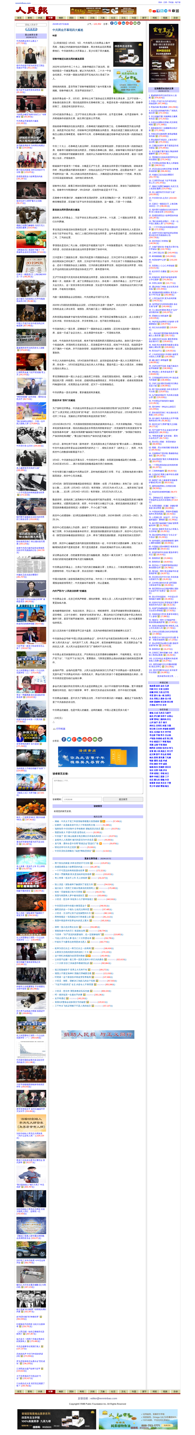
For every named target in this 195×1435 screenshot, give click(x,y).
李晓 (162, 773)
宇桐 (158, 735)
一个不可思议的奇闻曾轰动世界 (80, 870)
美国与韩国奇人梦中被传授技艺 (81, 895)
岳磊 (160, 761)
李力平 (170, 751)
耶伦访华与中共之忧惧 (75, 847)
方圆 (169, 726)
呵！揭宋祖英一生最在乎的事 (79, 995)
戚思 (165, 764)
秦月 (165, 722)
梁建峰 (157, 702)
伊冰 (165, 770)
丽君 (158, 686)
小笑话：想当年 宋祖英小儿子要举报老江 (85, 899)
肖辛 (164, 705)
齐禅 (151, 773)
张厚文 (168, 695)
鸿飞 (171, 748)
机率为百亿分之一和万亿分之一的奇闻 (84, 948)
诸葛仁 (157, 773)
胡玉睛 (163, 702)
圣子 (160, 722)
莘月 (162, 735)
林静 (151, 702)
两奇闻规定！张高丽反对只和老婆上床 (84, 917)
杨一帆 (161, 695)
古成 (156, 713)
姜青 (156, 757)
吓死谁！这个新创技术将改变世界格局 (84, 977)
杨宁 (156, 722)
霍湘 (162, 786)
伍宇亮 (166, 692)
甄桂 (169, 742)
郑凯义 (157, 699)
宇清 (160, 745)
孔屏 (167, 686)
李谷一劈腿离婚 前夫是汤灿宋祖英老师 (84, 874)
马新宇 (168, 713)
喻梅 (151, 767)
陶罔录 (152, 748)
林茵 (164, 726)
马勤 (160, 770)
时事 (51, 18)
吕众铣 (168, 735)
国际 (71, 18)
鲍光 (151, 757)
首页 (19, 18)
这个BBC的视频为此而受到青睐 (82, 956)
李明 (156, 692)
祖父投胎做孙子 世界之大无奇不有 (82, 970)
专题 (134, 18)
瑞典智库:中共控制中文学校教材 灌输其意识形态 (87, 829)
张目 (151, 770)
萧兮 (156, 695)
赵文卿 (152, 754)
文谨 (160, 689)
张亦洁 (165, 748)
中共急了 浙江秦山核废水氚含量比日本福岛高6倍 (86, 836)
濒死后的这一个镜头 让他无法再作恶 (83, 909)
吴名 (151, 699)
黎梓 (151, 777)
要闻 (30, 18)
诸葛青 (152, 783)
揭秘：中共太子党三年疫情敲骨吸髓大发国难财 (88, 821)
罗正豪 (157, 716)
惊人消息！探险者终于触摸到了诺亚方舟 (84, 884)
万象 (103, 18)
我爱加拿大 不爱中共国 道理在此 (78, 832)
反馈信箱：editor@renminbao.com (97, 1398)
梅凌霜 (152, 686)
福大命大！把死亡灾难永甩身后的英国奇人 (86, 888)
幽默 (61, 18)
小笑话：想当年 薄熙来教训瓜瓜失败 (83, 991)
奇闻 (82, 18)
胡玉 (151, 732)
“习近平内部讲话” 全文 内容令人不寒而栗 (85, 984)
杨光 (151, 716)
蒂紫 (164, 742)
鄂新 (151, 761)
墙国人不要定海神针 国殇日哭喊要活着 (84, 973)
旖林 (156, 764)
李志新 (152, 735)
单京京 (163, 783)
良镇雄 (159, 738)
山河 (151, 722)
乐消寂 (157, 732)
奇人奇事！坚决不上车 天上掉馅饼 (81, 878)
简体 (160, 2)
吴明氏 (159, 726)
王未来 (159, 729)
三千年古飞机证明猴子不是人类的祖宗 (84, 1006)
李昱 (151, 695)
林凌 (158, 783)
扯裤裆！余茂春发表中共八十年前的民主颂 (83, 825)
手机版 (171, 2)
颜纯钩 (163, 719)
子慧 (169, 783)
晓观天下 (158, 742)
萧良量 (161, 757)
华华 (160, 764)
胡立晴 (170, 702)
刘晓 (151, 689)
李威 (165, 761)
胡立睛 (152, 729)
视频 (165, 18)
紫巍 (162, 780)
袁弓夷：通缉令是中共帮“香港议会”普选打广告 (86, 843)
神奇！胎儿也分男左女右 (77, 927)
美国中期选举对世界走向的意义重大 (83, 920)
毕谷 (151, 742)
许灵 (167, 780)
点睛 (156, 745)
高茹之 (163, 751)
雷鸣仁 (157, 719)
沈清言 (166, 689)
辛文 (156, 689)
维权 (155, 18)
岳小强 (168, 699)
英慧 (151, 745)
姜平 (158, 754)
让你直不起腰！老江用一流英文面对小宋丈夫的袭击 (90, 959)
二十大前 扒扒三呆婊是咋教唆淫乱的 (83, 963)
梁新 (162, 777)
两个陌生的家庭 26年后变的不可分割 (82, 863)
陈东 (156, 767)
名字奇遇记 (71, 998)
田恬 (151, 764)
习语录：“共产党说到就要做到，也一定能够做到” (89, 934)
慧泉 (165, 745)
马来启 (161, 713)
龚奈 (162, 699)
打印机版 (60, 728)
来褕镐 (165, 729)
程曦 (151, 692)
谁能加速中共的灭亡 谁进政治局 (81, 931)
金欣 (162, 686)
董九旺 (157, 780)
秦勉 (151, 713)
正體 (165, 2)
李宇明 (168, 732)
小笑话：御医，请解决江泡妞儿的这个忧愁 (86, 981)
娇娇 (158, 786)
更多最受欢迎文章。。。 (168, 676)
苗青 (151, 751)
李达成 (163, 754)
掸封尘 (152, 726)
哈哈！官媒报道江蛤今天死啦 (80, 892)
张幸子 (163, 716)
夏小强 (157, 751)
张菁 (151, 719)
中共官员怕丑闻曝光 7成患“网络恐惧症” (83, 851)
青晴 (169, 754)
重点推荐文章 (31, 35)
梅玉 (167, 786)
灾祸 (92, 18)
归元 (169, 719)
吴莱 (156, 770)
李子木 (159, 705)
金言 (164, 738)
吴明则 (159, 748)
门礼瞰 (168, 757)
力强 (160, 692)
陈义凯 (170, 738)
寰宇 (144, 18)
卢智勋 (152, 738)
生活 (113, 18)
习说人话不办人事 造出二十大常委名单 (84, 938)
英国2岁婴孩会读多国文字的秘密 (81, 1002)
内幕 (40, 18)
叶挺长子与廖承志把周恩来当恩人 (82, 942)
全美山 (170, 716)
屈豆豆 (168, 767)
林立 (167, 773)
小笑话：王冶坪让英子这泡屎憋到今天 (84, 913)
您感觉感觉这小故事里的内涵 (77, 867)
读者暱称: (57, 799)
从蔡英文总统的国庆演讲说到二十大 (83, 952)
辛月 (162, 732)
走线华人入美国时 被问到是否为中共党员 (84, 840)
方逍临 (152, 705)
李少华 (152, 786)
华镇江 (157, 777)
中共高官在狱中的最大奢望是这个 (82, 906)
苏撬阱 (161, 767)
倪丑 (151, 780)
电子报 (177, 2)
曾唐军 (172, 729)
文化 (123, 18)
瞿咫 (156, 761)
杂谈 (176, 18)
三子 (167, 777)
